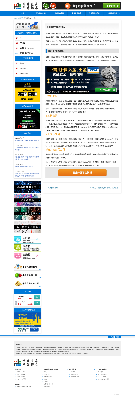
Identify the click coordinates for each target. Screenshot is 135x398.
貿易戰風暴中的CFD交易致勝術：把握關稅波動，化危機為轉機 (27, 158)
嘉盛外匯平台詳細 (82, 172)
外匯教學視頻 (112, 13)
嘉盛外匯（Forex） (49, 384)
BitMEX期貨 (47, 386)
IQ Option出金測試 (102, 376)
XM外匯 (22, 43)
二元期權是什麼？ (52, 188)
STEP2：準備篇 (21, 374)
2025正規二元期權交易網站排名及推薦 (105, 188)
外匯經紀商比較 (40, 13)
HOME (15, 18)
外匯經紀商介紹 (48, 376)
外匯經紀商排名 (94, 13)
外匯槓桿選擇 (74, 374)
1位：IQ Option (101, 371)
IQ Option (23, 68)
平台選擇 (73, 371)
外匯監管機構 (76, 13)
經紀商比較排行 (75, 376)
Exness (22, 38)
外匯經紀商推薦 (58, 13)
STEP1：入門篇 (21, 371)
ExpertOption (24, 73)
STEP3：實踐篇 (21, 376)
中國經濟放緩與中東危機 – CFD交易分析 (27, 140)
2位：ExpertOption (102, 374)
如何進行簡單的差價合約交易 (24, 166)
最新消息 (20, 18)
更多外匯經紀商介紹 (26, 53)
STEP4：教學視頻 (21, 379)
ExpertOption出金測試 (103, 379)
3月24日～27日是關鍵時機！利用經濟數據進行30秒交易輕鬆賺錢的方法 (27, 175)
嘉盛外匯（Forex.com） (27, 48)
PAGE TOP (115, 337)
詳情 (36, 297)
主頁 (22, 13)
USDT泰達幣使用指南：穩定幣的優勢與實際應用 (27, 149)
